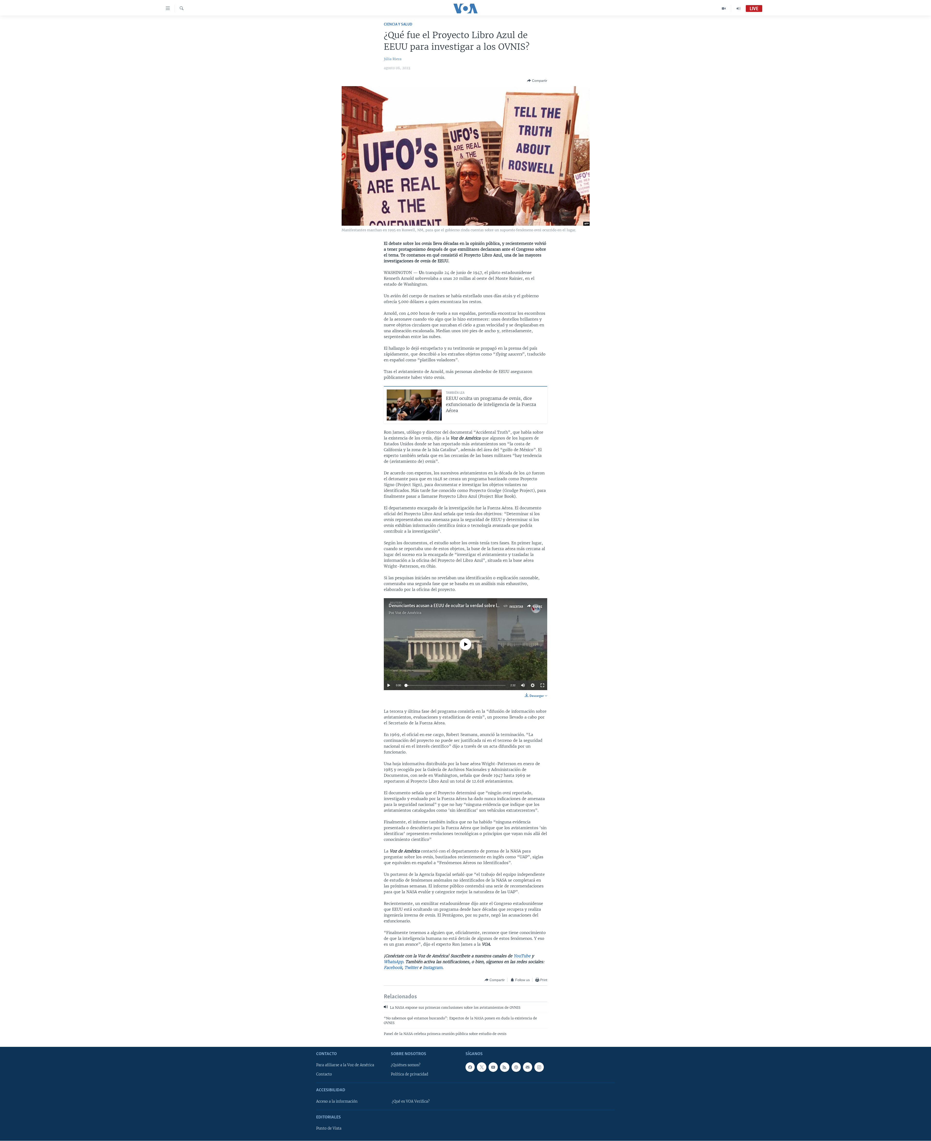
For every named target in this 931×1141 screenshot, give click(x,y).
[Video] (723, 8)
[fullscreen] (542, 685)
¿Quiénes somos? (405, 1065)
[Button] (537, 80)
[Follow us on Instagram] (539, 1067)
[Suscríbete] (527, 1067)
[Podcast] (516, 1067)
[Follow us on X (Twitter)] (481, 1067)
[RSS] (504, 1067)
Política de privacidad (409, 1074)
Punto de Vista (328, 1128)
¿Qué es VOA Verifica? (411, 1101)
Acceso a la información (337, 1101)
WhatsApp (393, 961)
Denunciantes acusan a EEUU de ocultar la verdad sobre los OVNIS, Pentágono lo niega (471, 606)
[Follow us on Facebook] (470, 1067)
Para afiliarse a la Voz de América (345, 1065)
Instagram (432, 967)
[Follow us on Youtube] (493, 1067)
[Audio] (738, 8)
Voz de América (408, 613)
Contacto (324, 1074)
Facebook (393, 967)
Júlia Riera (392, 59)
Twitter (411, 967)
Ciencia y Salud (398, 24)
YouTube (521, 955)
